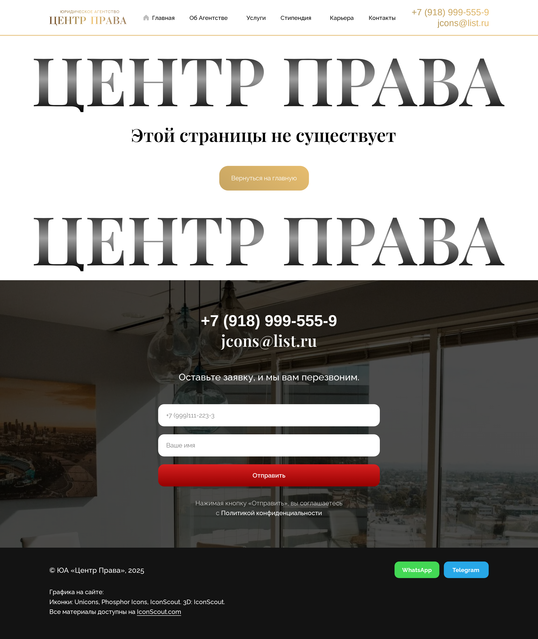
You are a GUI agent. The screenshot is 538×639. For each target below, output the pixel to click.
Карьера (342, 17)
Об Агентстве (208, 17)
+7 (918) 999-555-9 (450, 12)
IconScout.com (159, 611)
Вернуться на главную (264, 178)
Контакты (382, 17)
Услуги (256, 17)
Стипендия (295, 17)
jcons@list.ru (463, 23)
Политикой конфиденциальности (271, 513)
